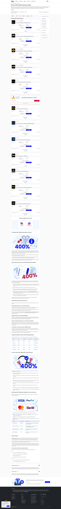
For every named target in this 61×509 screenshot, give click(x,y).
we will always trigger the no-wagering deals (30, 312)
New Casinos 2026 (33, 502)
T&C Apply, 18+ (25, 45)
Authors (22, 498)
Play (28, 27)
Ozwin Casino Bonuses (25, 197)
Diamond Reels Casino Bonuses (25, 133)
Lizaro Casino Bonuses (25, 75)
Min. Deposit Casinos (44, 23)
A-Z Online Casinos (44, 26)
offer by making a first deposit (33, 291)
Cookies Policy (13, 498)
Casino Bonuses (14, 3)
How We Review (23, 502)
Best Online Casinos (44, 20)
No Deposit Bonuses (33, 498)
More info (22, 27)
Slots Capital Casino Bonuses (25, 213)
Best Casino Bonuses (44, 21)
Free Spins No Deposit (33, 497)
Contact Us (22, 497)
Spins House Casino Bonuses (25, 44)
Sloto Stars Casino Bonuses (25, 149)
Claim (36, 100)
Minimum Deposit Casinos (34, 501)
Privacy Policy (13, 497)
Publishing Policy (23, 501)
